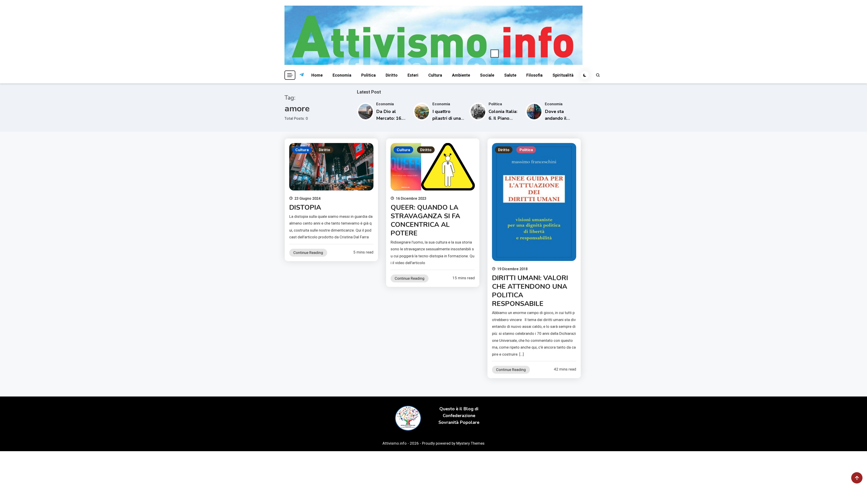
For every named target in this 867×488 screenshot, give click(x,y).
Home (317, 75)
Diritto (392, 75)
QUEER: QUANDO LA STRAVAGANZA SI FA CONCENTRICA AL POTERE (425, 220)
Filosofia (534, 75)
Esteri (413, 75)
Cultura (435, 75)
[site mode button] (585, 75)
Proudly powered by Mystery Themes (453, 443)
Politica (368, 75)
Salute (510, 75)
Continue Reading (308, 252)
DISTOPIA (305, 207)
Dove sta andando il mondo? (556, 118)
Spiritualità (562, 75)
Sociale (487, 75)
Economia (342, 75)
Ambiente (461, 75)
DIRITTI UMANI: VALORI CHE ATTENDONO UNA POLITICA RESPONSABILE (530, 290)
